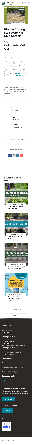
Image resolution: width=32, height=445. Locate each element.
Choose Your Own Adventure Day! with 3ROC (15, 299)
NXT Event (14, 315)
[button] (29, 3)
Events (4, 363)
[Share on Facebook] (10, 155)
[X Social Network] (14, 155)
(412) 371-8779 (9, 354)
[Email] (21, 155)
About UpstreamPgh (9, 372)
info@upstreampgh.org (12, 352)
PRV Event (17, 310)
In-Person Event (18, 127)
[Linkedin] (17, 155)
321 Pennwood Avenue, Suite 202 (14, 345)
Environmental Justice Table (12, 367)
